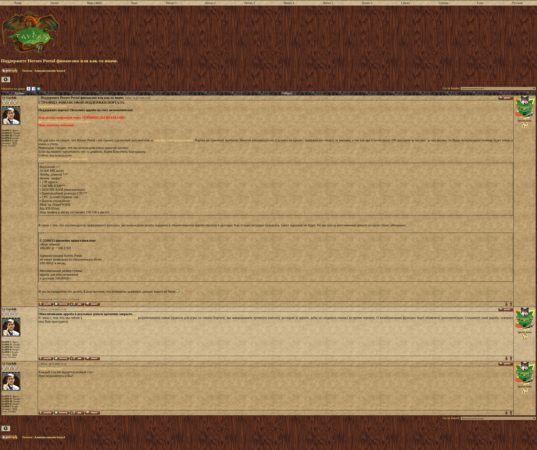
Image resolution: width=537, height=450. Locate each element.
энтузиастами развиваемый (173, 140)
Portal (17, 3)
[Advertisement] (297, 32)
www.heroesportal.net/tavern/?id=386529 (110, 318)
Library (405, 3)
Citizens (443, 3)
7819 (14, 143)
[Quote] (505, 98)
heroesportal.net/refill (52, 106)
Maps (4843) (94, 3)
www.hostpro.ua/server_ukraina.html (62, 159)
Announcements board (49, 70)
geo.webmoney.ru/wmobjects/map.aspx (64, 121)
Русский (517, 3)
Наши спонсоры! (50, 368)
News (134, 3)
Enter (480, 3)
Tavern (54, 3)
